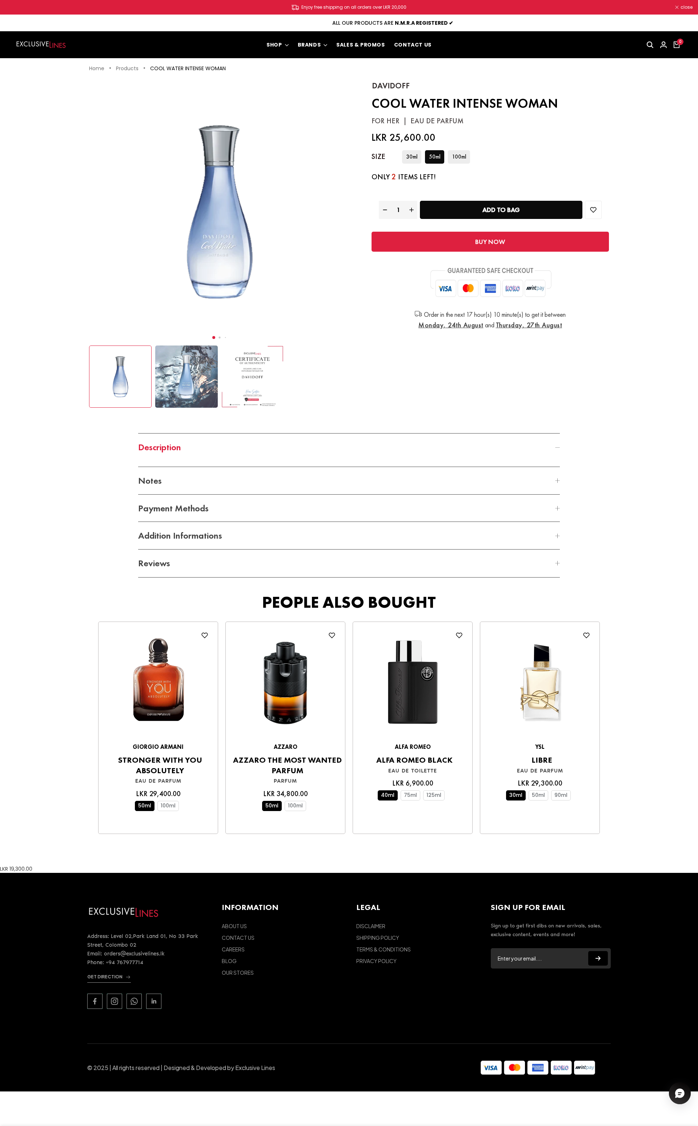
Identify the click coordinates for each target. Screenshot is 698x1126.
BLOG (229, 961)
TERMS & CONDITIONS (383, 949)
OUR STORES (238, 972)
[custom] (95, 1001)
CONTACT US (238, 937)
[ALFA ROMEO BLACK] (413, 684)
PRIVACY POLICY (376, 961)
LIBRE (541, 760)
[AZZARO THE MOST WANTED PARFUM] (285, 684)
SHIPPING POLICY (377, 937)
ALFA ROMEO (413, 747)
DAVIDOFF (391, 85)
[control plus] (412, 210)
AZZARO (285, 747)
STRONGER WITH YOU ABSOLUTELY (160, 765)
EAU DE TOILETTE (412, 770)
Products (127, 68)
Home (96, 68)
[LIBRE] (540, 684)
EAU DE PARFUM (158, 781)
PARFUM (285, 781)
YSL (540, 747)
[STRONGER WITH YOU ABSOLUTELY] (158, 684)
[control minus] (384, 210)
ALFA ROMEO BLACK (414, 760)
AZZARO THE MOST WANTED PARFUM (287, 765)
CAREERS (233, 949)
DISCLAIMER (370, 926)
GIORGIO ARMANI (158, 747)
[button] (213, 337)
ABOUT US (234, 926)
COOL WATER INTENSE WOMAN (188, 68)
